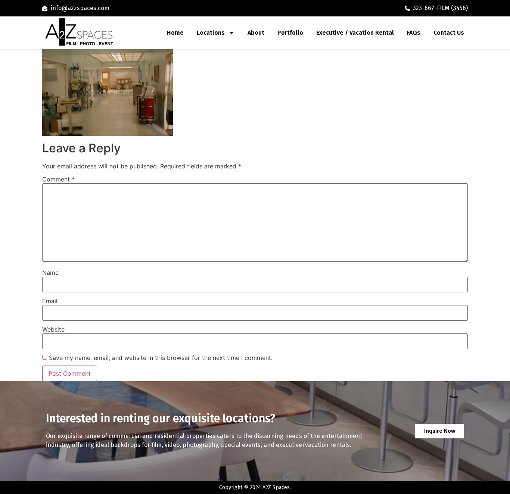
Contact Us (448, 32)
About (256, 32)
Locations (211, 32)
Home (175, 32)
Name (50, 273)
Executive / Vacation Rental (355, 32)
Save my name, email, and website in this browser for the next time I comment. (161, 358)
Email (49, 301)
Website (53, 329)
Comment (58, 179)
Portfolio (290, 32)
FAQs (413, 32)
